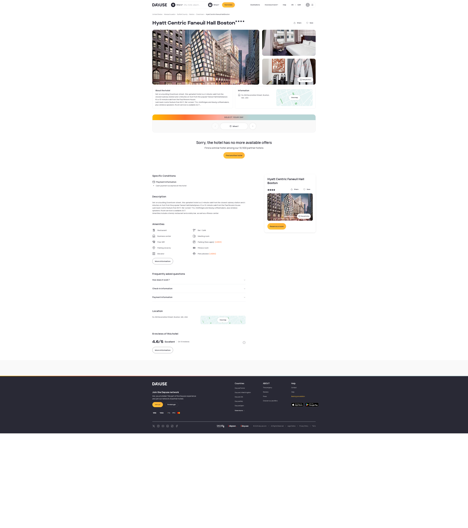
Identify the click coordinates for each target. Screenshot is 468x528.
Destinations (255, 5)
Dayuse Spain (239, 406)
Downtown (200, 14)
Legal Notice (291, 426)
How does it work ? (271, 5)
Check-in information (162, 288)
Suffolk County (182, 14)
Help (284, 5)
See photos (306, 80)
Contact (294, 388)
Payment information (162, 297)
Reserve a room (277, 226)
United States (157, 14)
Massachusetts (169, 14)
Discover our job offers (270, 401)
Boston (191, 14)
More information (163, 261)
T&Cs (314, 426)
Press (265, 396)
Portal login (171, 404)
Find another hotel (234, 155)
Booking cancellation (298, 396)
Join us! (158, 404)
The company (267, 388)
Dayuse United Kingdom (243, 392)
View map (294, 97)
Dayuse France (240, 388)
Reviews (265, 392)
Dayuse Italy (239, 401)
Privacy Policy (303, 426)
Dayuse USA (239, 397)
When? (236, 126)
